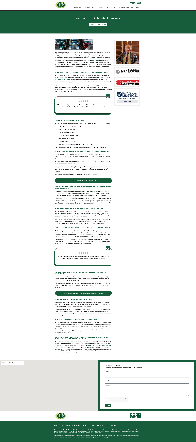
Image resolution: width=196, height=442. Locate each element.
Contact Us (129, 7)
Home (76, 7)
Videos (138, 7)
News (78, 425)
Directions (122, 7)
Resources (100, 7)
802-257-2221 (135, 3)
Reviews (109, 7)
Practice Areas (89, 7)
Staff (80, 7)
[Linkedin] (134, 414)
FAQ (114, 7)
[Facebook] (131, 414)
